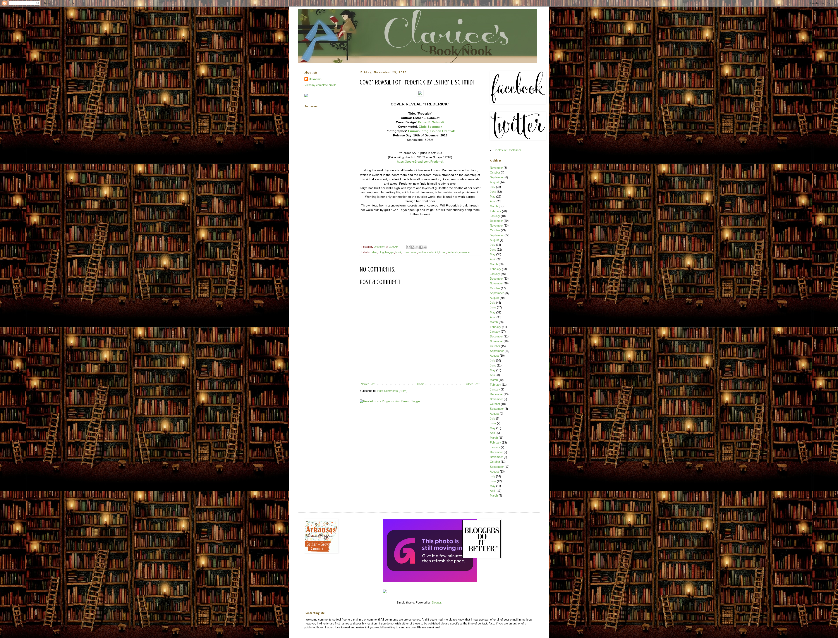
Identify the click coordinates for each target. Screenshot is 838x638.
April (493, 201)
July (492, 187)
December (496, 220)
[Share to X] (417, 247)
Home (420, 384)
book (398, 252)
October (495, 172)
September (497, 177)
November (496, 167)
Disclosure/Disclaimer (507, 150)
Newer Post (368, 384)
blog (381, 252)
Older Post (472, 384)
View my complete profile (320, 85)
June (493, 191)
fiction (442, 252)
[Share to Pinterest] (425, 247)
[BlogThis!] (412, 247)
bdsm (374, 252)
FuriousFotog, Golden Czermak (431, 131)
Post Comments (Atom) (392, 390)
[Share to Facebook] (421, 247)
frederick (453, 252)
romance (464, 252)
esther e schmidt (428, 252)
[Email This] (408, 247)
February (495, 211)
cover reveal (410, 252)
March (494, 206)
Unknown (315, 79)
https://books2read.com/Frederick (420, 161)
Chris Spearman (430, 126)
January (495, 216)
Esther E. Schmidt (431, 122)
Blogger (436, 602)
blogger (389, 252)
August (494, 182)
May (492, 196)
